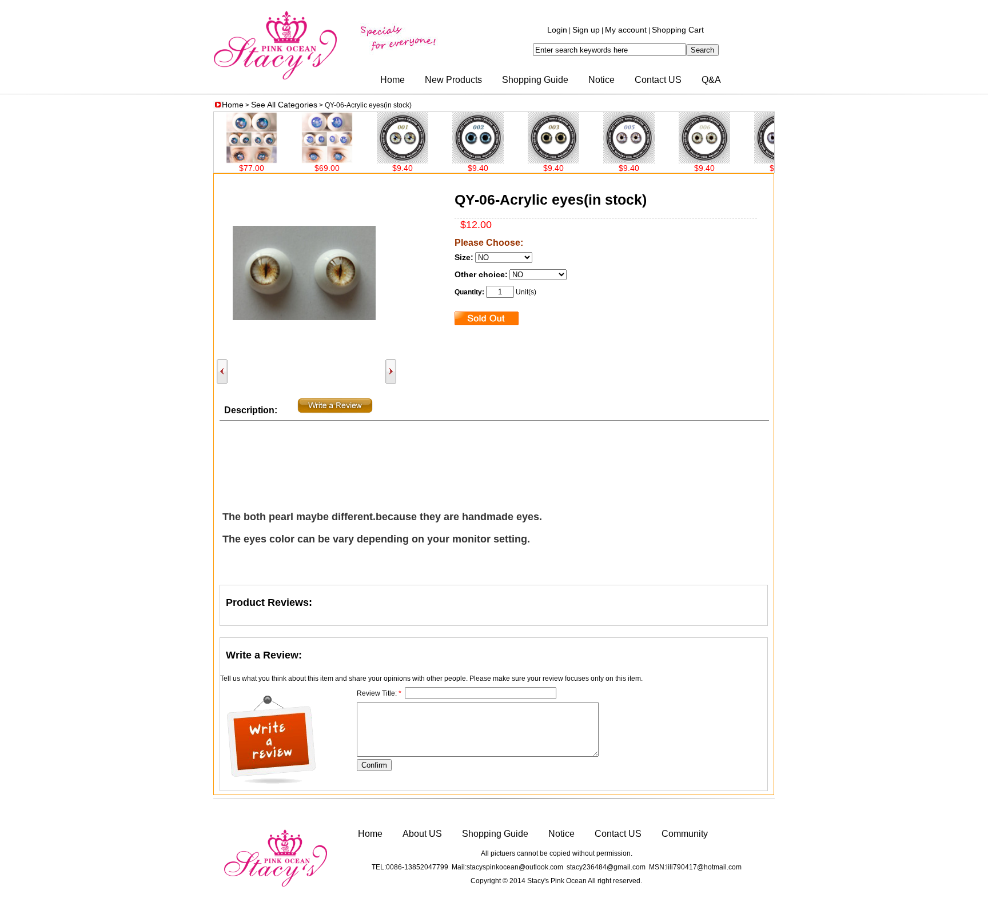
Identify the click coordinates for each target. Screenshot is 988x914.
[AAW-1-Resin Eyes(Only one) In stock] (306, 160)
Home (392, 80)
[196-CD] (381, 160)
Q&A (711, 80)
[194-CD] (532, 160)
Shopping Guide (535, 80)
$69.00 (305, 168)
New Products (453, 80)
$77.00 (230, 168)
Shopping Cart (678, 29)
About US (422, 834)
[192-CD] (683, 160)
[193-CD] (608, 160)
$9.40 (381, 168)
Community (685, 834)
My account (626, 29)
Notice (601, 80)
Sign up (586, 29)
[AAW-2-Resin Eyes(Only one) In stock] (230, 160)
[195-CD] (457, 160)
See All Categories (284, 104)
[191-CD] (758, 160)
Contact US (658, 80)
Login (557, 29)
